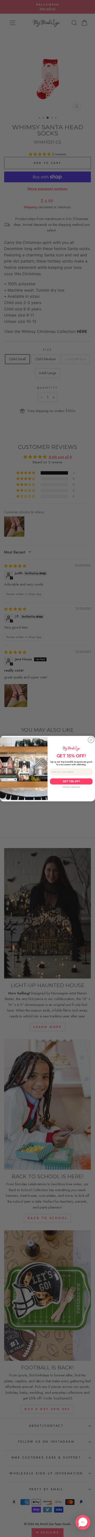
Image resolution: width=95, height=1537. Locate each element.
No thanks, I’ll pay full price (71, 787)
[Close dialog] (91, 740)
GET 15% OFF (71, 781)
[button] (83, 1522)
